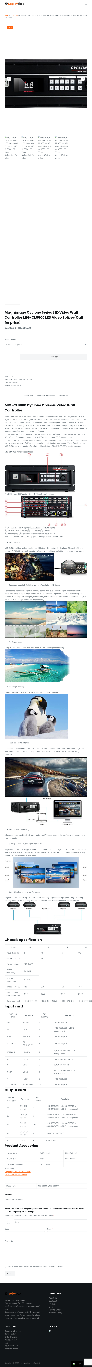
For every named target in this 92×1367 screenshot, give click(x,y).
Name (8, 1229)
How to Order (54, 1310)
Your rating (8, 1222)
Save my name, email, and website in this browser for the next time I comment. (36, 1267)
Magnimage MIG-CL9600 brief (18, 1172)
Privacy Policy (11, 1340)
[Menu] (86, 4)
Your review (10, 1241)
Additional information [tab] (46, 396)
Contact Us (53, 1301)
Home (7, 16)
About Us (53, 1298)
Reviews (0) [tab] (63, 396)
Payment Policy (11, 1349)
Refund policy (10, 1334)
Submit (10, 1273)
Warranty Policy (55, 1313)
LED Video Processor (23, 379)
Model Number (10, 339)
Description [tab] (28, 396)
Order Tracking (11, 1337)
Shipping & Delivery (13, 1331)
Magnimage (14, 382)
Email (50, 1229)
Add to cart (53, 357)
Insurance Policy (11, 1346)
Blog (51, 1307)
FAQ (6, 1343)
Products (14, 16)
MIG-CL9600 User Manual (16, 1174)
